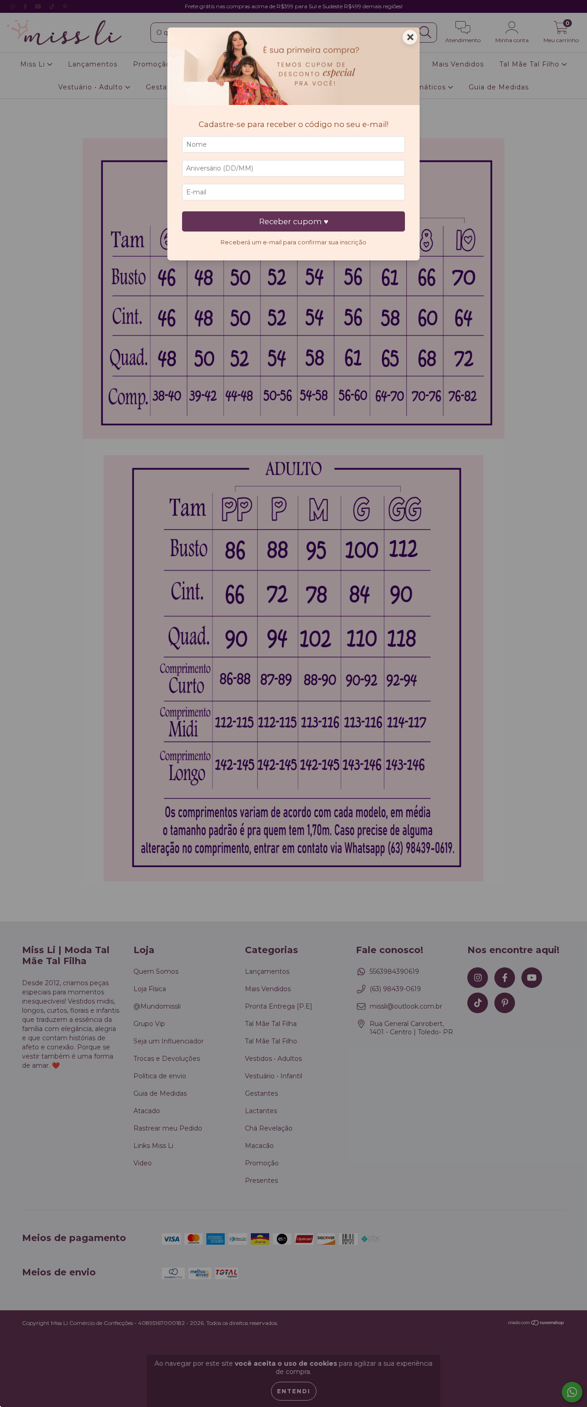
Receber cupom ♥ (293, 221)
